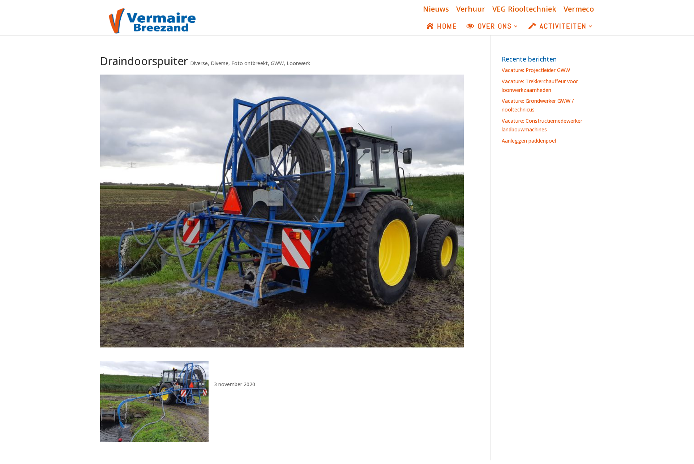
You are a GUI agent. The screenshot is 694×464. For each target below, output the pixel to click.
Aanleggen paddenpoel (529, 140)
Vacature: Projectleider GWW (536, 70)
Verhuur (470, 9)
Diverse (199, 63)
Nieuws (436, 9)
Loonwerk (298, 63)
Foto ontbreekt (249, 63)
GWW (277, 63)
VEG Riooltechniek (524, 9)
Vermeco (579, 9)
